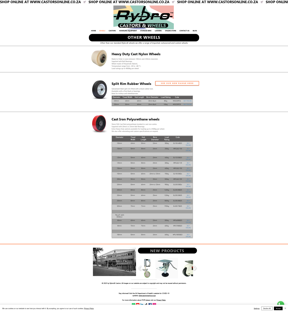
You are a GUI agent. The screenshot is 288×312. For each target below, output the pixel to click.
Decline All (267, 308)
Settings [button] (257, 308)
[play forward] (195, 268)
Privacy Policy (161, 300)
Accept (278, 308)
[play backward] (139, 268)
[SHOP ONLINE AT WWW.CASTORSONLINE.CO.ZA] (144, 2)
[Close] (285, 308)
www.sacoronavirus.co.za (147, 295)
